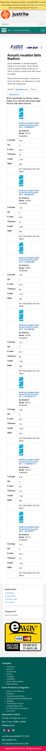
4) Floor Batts (9, 602)
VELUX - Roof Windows (15, 691)
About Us (10, 669)
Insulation (10, 694)
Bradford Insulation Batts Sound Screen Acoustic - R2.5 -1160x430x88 (29, 260)
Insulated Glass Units (15, 706)
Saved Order (11, 672)
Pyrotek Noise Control (15, 703)
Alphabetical (21, 89)
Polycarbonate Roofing (15, 696)
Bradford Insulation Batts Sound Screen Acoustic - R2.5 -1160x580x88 (29, 327)
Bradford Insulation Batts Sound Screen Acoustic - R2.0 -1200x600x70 (29, 192)
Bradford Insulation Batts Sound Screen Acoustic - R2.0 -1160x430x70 (29, 529)
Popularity (14, 94)
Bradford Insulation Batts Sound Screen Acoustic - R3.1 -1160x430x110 (29, 394)
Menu (9, 30)
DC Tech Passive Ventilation (17, 708)
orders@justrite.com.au (18, 718)
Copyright (10, 677)
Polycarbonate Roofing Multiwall (19, 699)
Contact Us (11, 667)
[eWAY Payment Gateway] (23, 636)
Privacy (9, 674)
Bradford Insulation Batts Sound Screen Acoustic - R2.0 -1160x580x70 (29, 125)
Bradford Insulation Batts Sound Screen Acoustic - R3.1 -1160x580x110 (29, 462)
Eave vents (11, 711)
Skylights (10, 701)
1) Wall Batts (9, 593)
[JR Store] (15, 14)
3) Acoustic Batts (11, 599)
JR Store (22, 749)
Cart (42, 30)
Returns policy (12, 684)
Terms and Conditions (15, 681)
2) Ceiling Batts (10, 596)
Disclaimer (11, 679)
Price (33, 89)
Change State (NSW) (21, 30)
